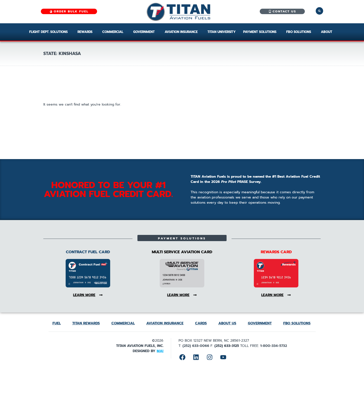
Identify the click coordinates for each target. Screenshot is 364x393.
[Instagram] (209, 357)
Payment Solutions (259, 31)
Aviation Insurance (181, 31)
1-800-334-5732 (273, 345)
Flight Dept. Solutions (48, 31)
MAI (160, 351)
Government (144, 31)
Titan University (222, 31)
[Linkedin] (196, 357)
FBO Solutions (298, 31)
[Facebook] (182, 357)
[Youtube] (223, 357)
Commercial (112, 31)
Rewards (85, 31)
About (326, 31)
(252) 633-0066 (195, 345)
